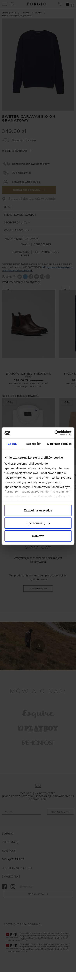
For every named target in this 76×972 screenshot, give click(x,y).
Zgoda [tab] (12, 443)
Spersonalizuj (36, 523)
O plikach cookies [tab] (59, 443)
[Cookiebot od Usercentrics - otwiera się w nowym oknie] (55, 432)
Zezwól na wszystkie (38, 510)
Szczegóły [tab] (33, 443)
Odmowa (38, 535)
